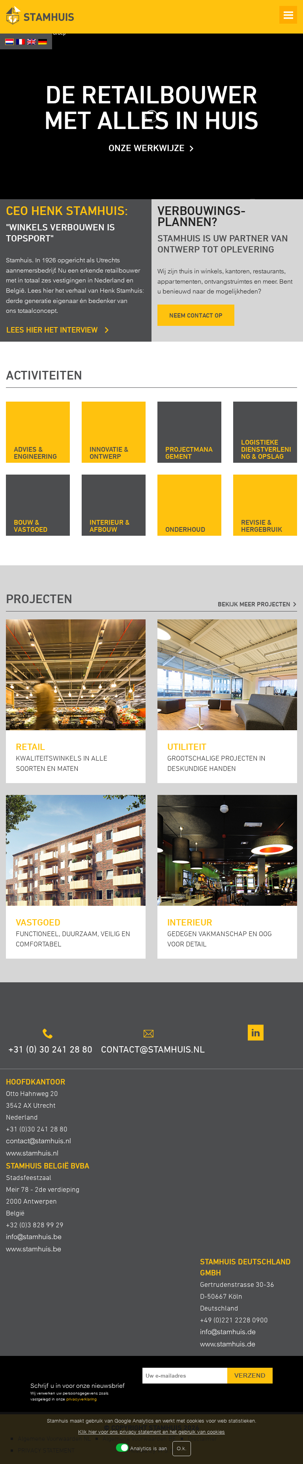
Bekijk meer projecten (254, 604)
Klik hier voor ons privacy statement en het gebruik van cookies (151, 1432)
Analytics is (148, 1448)
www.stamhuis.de (227, 1344)
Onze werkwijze (146, 147)
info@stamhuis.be (34, 1236)
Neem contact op (196, 315)
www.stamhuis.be (33, 1249)
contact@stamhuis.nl (38, 1141)
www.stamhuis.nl (32, 1153)
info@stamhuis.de (228, 1332)
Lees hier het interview (53, 329)
